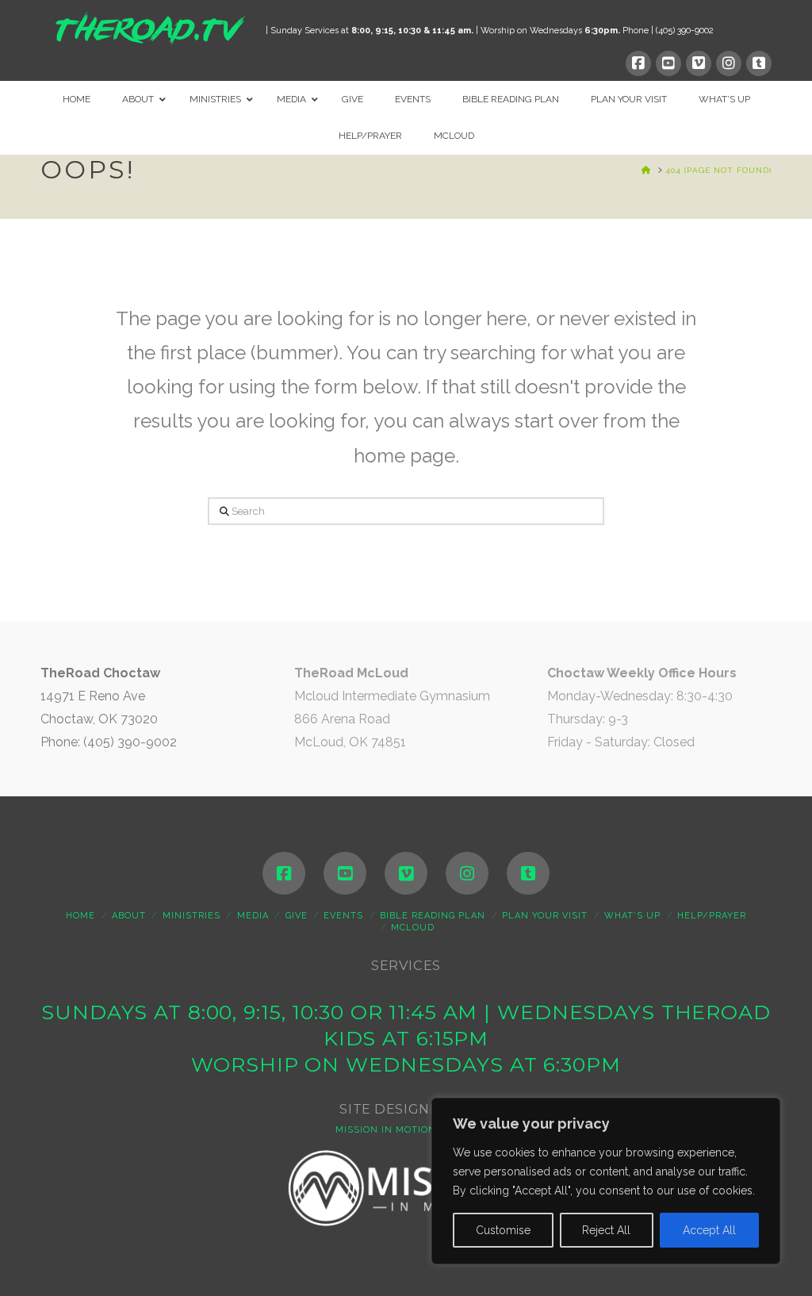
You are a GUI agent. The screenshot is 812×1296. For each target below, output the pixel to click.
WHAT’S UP (632, 916)
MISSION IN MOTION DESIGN (406, 1130)
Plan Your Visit (545, 916)
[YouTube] (668, 63)
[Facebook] (638, 63)
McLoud (413, 927)
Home (80, 916)
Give (296, 916)
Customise (503, 1230)
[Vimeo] (698, 63)
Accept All (709, 1230)
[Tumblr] (759, 63)
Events (343, 916)
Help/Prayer (711, 916)
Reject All (606, 1230)
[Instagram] (728, 63)
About (129, 916)
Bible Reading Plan (432, 916)
